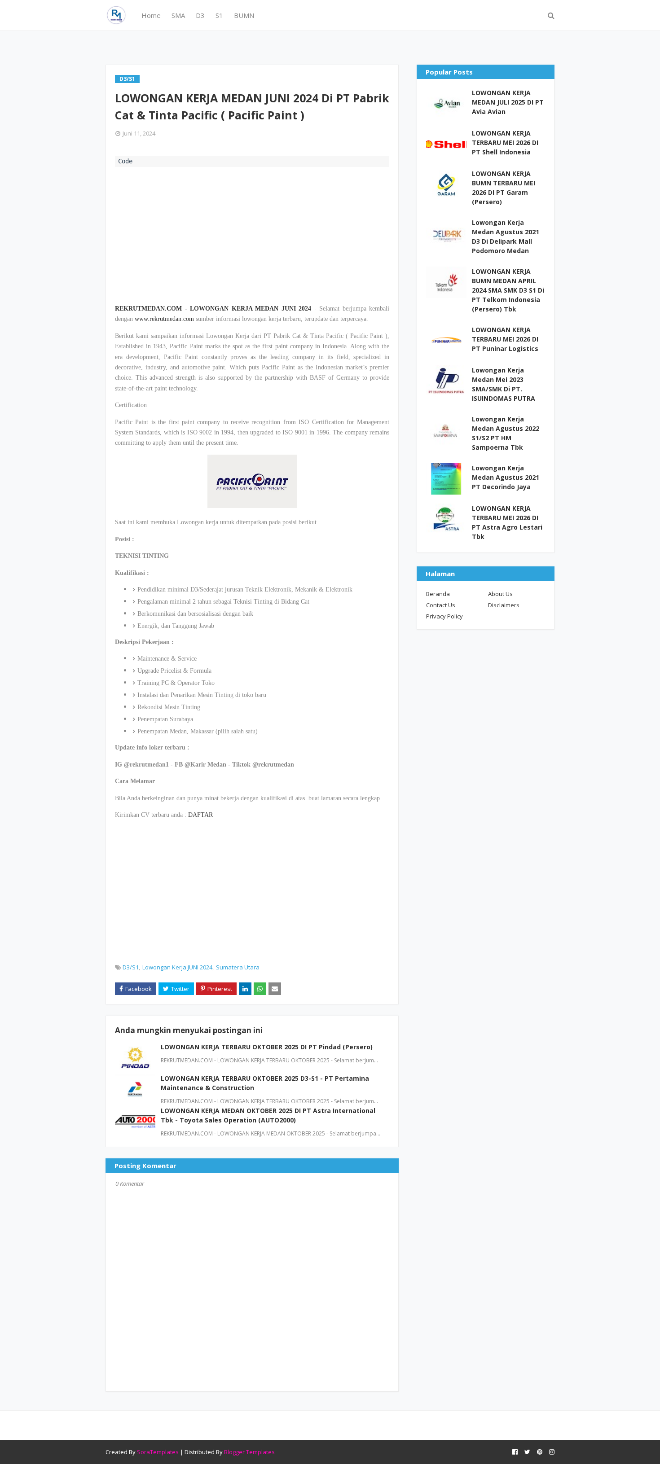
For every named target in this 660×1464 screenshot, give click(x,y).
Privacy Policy (444, 616)
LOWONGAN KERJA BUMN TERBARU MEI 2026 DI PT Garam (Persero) (503, 187)
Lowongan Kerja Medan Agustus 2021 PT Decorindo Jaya (505, 477)
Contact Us (440, 605)
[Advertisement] (252, 234)
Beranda (438, 594)
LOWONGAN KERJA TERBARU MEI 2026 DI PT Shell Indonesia (505, 142)
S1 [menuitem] (219, 15)
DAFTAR (200, 814)
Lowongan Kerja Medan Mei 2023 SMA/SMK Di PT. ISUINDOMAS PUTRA (503, 384)
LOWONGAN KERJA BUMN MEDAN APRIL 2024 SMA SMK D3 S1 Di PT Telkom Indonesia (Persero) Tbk (508, 290)
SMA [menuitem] (178, 15)
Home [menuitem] (151, 15)
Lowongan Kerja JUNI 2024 (177, 967)
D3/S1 (131, 967)
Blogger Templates (249, 1452)
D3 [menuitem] (200, 15)
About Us (500, 594)
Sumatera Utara (238, 967)
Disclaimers (503, 605)
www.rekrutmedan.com (164, 319)
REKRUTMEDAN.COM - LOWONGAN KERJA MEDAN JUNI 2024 (213, 308)
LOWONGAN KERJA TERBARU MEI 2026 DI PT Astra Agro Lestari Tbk (507, 522)
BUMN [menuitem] (244, 15)
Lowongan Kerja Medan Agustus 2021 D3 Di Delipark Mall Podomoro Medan (505, 236)
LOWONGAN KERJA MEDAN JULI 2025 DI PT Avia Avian (508, 102)
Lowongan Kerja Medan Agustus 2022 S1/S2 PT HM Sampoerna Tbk (505, 433)
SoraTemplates (158, 1452)
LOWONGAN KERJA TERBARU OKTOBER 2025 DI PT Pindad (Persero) (267, 1047)
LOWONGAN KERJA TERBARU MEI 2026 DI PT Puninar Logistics (505, 339)
